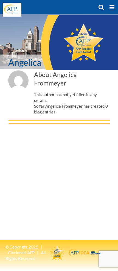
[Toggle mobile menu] (112, 7)
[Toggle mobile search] (101, 7)
